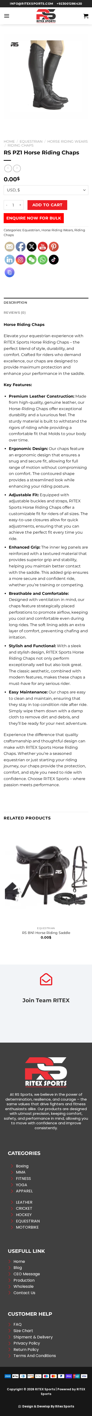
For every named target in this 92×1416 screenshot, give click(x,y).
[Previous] (8, 123)
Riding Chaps (21, 145)
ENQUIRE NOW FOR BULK (33, 218)
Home (9, 141)
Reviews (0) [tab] (15, 312)
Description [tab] (15, 302)
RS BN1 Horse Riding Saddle (46, 933)
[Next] (22, 123)
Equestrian (31, 141)
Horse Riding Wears (67, 141)
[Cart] (85, 16)
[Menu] (7, 16)
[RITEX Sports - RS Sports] (46, 15)
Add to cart (47, 205)
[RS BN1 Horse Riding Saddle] (46, 875)
